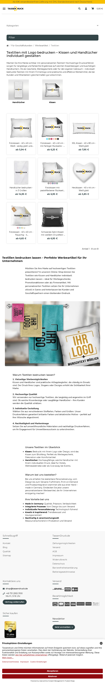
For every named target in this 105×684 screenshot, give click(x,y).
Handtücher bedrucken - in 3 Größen (21, 189)
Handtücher (18, 102)
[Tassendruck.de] (16, 9)
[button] (79, 8)
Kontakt (6, 543)
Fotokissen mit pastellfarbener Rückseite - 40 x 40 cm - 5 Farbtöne (52, 189)
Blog (5, 547)
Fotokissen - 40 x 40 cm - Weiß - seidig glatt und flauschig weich (21, 144)
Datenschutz (58, 563)
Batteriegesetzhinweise (63, 572)
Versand (56, 547)
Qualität (7, 551)
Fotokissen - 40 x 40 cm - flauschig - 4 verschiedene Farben (21, 233)
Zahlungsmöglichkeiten (63, 543)
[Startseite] (8, 46)
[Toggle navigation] (4, 8)
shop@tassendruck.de (17, 588)
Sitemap (7, 555)
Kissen (52, 102)
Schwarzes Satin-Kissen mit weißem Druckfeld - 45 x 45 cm (52, 233)
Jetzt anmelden (63, 627)
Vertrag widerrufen (14, 602)
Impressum (57, 555)
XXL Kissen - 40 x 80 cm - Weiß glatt (84, 144)
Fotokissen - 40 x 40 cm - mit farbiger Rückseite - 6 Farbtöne (52, 144)
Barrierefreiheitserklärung (65, 568)
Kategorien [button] (13, 25)
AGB (54, 551)
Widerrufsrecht (59, 559)
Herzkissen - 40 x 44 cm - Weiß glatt (84, 189)
